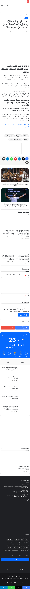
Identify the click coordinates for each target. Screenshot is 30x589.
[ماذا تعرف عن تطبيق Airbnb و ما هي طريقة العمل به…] (22, 458)
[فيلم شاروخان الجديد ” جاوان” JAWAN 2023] (24, 390)
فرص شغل (10, 544)
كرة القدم (19, 547)
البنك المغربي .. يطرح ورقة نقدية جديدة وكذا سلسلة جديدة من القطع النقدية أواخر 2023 (8, 257)
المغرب (9, 542)
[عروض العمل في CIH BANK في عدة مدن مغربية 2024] (24, 517)
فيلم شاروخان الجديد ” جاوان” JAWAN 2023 (11, 388)
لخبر (14, 547)
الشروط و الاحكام (11, 578)
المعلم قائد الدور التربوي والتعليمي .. (12, 378)
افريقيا (19, 542)
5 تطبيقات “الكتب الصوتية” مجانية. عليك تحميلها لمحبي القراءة (10, 368)
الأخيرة (7, 362)
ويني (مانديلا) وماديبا (15, 139)
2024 (22, 539)
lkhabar (17, 539)
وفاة (25, 139)
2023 (25, 136)
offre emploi (25, 542)
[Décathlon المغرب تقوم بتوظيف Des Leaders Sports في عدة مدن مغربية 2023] (15, 517)
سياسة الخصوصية (19, 578)
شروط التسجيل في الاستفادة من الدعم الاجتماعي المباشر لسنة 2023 (8, 232)
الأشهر (22, 362)
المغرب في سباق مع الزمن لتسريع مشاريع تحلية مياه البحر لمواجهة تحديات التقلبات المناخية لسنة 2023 (22, 233)
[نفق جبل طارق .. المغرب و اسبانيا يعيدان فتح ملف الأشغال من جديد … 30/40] (15, 526)
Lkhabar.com (10, 539)
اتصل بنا (4, 578)
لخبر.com (9, 547)
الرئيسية (25, 14)
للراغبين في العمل (24, 550)
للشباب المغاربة (15, 550)
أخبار (21, 14)
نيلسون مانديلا (9, 136)
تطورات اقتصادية (18, 544)
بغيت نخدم (26, 544)
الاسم (27, 295)
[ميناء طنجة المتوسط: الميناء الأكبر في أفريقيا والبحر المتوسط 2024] (5, 508)
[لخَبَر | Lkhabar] (22, 5)
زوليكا (18, 136)
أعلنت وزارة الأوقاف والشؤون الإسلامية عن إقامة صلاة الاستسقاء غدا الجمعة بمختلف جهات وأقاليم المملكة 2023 (22, 258)
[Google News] (15, 148)
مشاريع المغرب (7, 550)
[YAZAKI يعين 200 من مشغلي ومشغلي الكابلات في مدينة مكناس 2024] (5, 517)
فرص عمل (26, 547)
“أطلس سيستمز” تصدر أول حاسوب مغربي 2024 (10, 397)
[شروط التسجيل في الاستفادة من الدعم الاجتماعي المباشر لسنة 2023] (7, 222)
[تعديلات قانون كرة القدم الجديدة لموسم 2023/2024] (15, 508)
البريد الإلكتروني (25, 302)
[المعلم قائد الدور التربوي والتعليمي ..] (24, 380)
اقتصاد (14, 542)
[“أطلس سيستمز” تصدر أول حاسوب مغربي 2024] (24, 400)
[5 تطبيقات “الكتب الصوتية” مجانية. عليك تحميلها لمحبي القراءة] (24, 370)
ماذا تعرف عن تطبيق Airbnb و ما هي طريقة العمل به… (23, 468)
